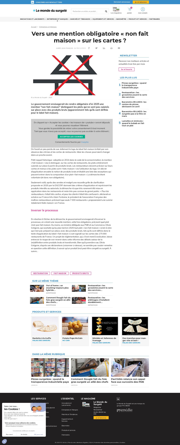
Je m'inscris (126, 69)
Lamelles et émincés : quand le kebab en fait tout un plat (133, 123)
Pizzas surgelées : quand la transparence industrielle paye (134, 85)
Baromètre (121, 19)
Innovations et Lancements (32, 19)
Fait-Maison (60, 273)
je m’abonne (141, 2)
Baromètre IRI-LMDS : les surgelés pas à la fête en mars (134, 113)
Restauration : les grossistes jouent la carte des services (134, 94)
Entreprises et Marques (57, 19)
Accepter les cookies (71, 137)
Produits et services (138, 19)
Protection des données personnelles (106, 442)
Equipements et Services (103, 19)
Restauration (40, 273)
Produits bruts (80, 273)
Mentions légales (82, 442)
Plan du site (72, 442)
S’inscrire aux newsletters (49, 2)
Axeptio (85, 142)
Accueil (33, 27)
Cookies (122, 442)
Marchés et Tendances (80, 19)
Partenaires (154, 19)
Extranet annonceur (122, 2)
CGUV (91, 442)
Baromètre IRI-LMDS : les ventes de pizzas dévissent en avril (134, 104)
